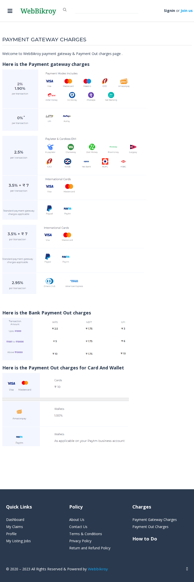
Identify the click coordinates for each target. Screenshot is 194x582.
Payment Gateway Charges (154, 519)
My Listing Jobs (18, 540)
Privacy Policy (80, 540)
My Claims (14, 526)
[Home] (187, 569)
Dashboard (15, 519)
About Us (76, 519)
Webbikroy (98, 569)
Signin (169, 10)
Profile (11, 533)
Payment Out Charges (150, 526)
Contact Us (78, 526)
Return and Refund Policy (89, 548)
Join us (187, 10)
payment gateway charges (44, 39)
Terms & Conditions (85, 533)
